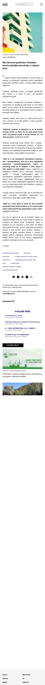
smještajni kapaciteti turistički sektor (25, 260)
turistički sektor (15, 263)
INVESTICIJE (26, 675)
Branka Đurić (6, 256)
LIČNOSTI (25, 682)
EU (23, 679)
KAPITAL (5, 679)
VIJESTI (5, 675)
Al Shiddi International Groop (11, 253)
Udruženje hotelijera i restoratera (12, 266)
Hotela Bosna (6, 260)
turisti (4, 263)
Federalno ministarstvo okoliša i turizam (26, 256)
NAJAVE (5, 682)
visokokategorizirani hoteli (10, 270)
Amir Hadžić (27, 253)
